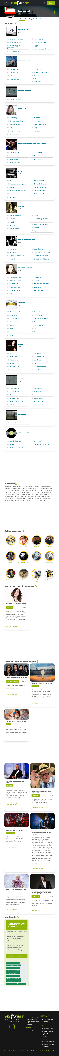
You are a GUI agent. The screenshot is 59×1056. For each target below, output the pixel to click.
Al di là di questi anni (16, 441)
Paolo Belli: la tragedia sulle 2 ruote (15, 781)
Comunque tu (14, 79)
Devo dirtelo (38, 81)
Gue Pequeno (10, 833)
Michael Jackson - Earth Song (14, 950)
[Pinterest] (13, 1027)
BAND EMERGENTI (11, 847)
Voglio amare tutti (40, 42)
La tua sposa (14, 197)
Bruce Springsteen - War (13, 943)
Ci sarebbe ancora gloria (18, 184)
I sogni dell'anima (15, 391)
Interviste (30, 1024)
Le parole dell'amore (40, 367)
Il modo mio (38, 156)
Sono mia (13, 370)
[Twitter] (18, 1027)
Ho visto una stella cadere (18, 121)
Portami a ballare (15, 99)
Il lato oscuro (38, 287)
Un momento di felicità (41, 444)
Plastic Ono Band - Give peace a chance (17, 931)
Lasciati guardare (39, 249)
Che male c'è (38, 152)
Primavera (37, 353)
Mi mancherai (14, 51)
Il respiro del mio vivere (41, 284)
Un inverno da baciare (17, 312)
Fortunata (13, 328)
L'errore (12, 156)
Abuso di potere (39, 290)
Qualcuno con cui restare (42, 252)
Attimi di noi (14, 332)
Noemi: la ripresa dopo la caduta (16, 721)
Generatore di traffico (17, 401)
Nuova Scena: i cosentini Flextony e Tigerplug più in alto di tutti (16, 829)
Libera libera (38, 388)
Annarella (37, 131)
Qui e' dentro (14, 159)
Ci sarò (36, 322)
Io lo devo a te (38, 401)
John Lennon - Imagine (13, 934)
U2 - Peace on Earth (12, 940)
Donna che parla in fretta (18, 191)
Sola (35, 395)
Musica (12, 353)
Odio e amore (38, 398)
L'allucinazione (38, 325)
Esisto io (36, 227)
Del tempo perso (15, 131)
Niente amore (38, 39)
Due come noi (14, 367)
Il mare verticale (15, 194)
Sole (11, 128)
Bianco (12, 405)
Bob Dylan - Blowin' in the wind (15, 945)
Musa (11, 181)
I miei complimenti (16, 290)
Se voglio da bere (15, 42)
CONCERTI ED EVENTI (11, 626)
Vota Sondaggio (11, 956)
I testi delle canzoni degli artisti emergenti (48, 1021)
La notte (36, 280)
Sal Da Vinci (35, 896)
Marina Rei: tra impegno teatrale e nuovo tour (16, 604)
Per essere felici (15, 69)
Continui (36, 215)
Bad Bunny (35, 686)
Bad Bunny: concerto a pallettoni (42, 683)
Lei (35, 363)
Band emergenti (32, 1022)
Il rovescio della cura (40, 184)
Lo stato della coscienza (41, 256)
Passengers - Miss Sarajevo (14, 938)
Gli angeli (13, 252)
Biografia (32, 19)
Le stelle (12, 225)
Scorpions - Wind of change (14, 947)
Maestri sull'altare (15, 280)
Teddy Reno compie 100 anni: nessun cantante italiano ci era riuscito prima (41, 791)
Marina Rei (9, 607)
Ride (11, 294)
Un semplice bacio (40, 124)
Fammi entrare (14, 229)
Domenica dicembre (16, 448)
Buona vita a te (39, 181)
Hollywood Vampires (12, 681)
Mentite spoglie (15, 287)
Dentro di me (14, 444)
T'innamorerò (14, 318)
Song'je (12, 222)
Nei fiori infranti (15, 162)
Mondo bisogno (39, 360)
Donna (12, 363)
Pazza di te (37, 391)
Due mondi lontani (40, 187)
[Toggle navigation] (6, 3)
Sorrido (12, 187)
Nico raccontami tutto (41, 224)
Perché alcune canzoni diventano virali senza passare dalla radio (42, 831)
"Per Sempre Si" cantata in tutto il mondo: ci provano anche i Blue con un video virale (42, 892)
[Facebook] (10, 1027)
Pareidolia (37, 118)
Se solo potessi (14, 134)
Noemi (8, 724)
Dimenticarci (38, 69)
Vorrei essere (38, 121)
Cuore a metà (14, 322)
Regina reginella (39, 194)
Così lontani (13, 249)
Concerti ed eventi (33, 1018)
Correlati (43, 19)
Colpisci (12, 219)
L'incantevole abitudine (41, 259)
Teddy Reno (35, 795)
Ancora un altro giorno (41, 49)
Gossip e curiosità (32, 1019)
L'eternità (37, 312)
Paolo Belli (9, 785)
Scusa (11, 335)
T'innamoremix (39, 332)
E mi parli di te (14, 152)
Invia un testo (50, 3)
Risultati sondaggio (21, 956)
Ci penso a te (14, 73)
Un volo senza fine (40, 191)
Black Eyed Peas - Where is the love (16, 936)
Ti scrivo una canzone (41, 318)
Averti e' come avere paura (42, 73)
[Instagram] (15, 1027)
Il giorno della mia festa (17, 256)
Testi (26, 19)
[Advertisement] (29, 462)
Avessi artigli (14, 118)
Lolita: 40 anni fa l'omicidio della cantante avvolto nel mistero (16, 890)
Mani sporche (38, 159)
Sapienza (37, 231)
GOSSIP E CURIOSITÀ (11, 804)
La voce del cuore (39, 357)
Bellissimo (13, 76)
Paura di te (37, 277)
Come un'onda (38, 315)
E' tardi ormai (14, 360)
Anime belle (13, 315)
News (37, 19)
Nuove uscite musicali (33, 1021)
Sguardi (12, 259)
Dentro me (13, 357)
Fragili (36, 128)
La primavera (38, 441)
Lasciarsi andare (15, 124)
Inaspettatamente (15, 277)
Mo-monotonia (14, 388)
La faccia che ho (39, 370)
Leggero (36, 46)
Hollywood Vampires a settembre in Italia (16, 678)
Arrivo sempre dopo (16, 39)
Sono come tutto (15, 215)
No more (12, 325)
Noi (35, 328)
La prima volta (14, 398)
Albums (21, 19)
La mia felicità (14, 284)
